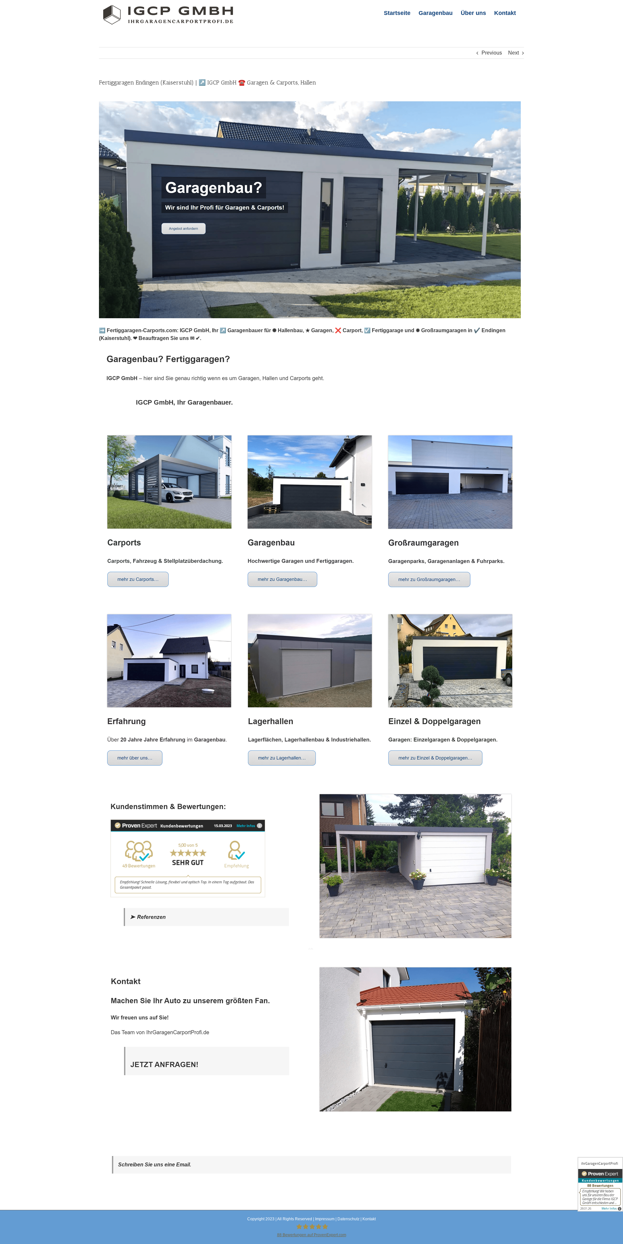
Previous (492, 53)
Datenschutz (348, 1219)
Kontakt (369, 1219)
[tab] (184, 402)
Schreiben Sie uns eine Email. (154, 1164)
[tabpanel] (311, 777)
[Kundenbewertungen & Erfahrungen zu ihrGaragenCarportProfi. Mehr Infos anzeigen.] (600, 1184)
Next (513, 53)
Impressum (325, 1219)
